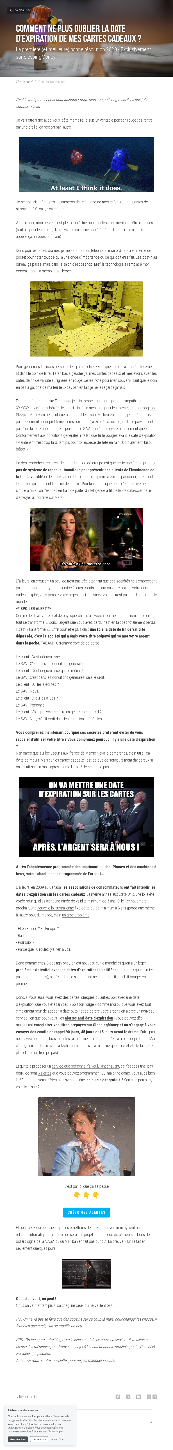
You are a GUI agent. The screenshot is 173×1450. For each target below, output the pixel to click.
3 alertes (44, 1073)
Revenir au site (22, 10)
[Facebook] (118, 1397)
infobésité (42, 236)
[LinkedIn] (138, 1397)
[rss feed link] (155, 1397)
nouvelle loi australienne (55, 908)
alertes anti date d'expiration (89, 1018)
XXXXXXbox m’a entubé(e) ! (37, 407)
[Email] (149, 1397)
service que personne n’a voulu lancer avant (85, 1066)
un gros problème (75, 915)
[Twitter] (128, 1397)
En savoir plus (56, 1431)
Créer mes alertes (87, 1212)
